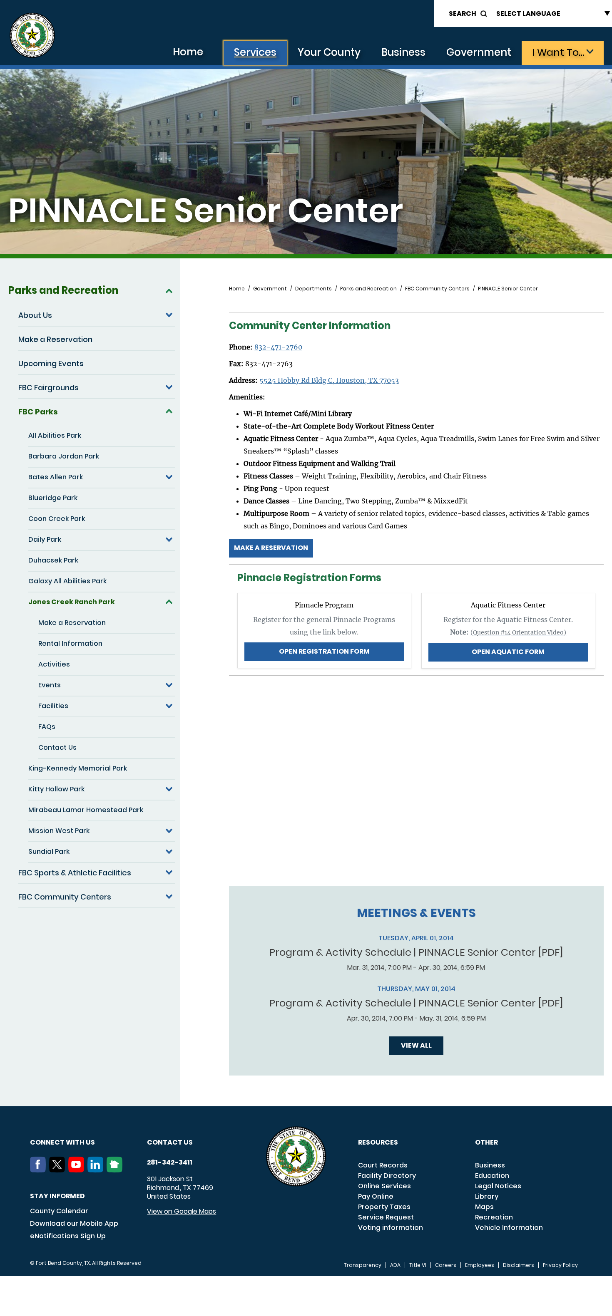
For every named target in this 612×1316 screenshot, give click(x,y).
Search (462, 13)
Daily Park (44, 539)
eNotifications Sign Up (68, 1236)
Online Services (384, 1186)
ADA (395, 1265)
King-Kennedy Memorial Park (77, 768)
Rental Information (70, 643)
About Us (35, 315)
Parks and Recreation (63, 290)
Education (492, 1175)
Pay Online (375, 1196)
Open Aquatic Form (508, 652)
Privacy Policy (560, 1265)
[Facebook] (39, 1170)
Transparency (362, 1265)
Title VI (417, 1265)
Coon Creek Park (56, 518)
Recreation (494, 1217)
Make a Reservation (55, 339)
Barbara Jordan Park (63, 456)
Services (255, 52)
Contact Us (57, 747)
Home (188, 52)
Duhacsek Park (53, 560)
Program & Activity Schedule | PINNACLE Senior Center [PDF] (416, 952)
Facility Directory (387, 1175)
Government (478, 52)
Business (403, 52)
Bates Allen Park (55, 477)
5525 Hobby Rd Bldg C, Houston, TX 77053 (329, 380)
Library (486, 1196)
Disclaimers (518, 1265)
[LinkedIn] (97, 1170)
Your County (329, 52)
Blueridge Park (52, 498)
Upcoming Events (51, 363)
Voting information (390, 1227)
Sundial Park (49, 851)
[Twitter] (58, 1170)
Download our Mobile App (74, 1223)
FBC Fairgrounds (48, 387)
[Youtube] (77, 1170)
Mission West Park (59, 830)
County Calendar (59, 1211)
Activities (54, 664)
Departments (313, 289)
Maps (484, 1207)
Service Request (386, 1217)
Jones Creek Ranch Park (71, 602)
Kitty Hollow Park (56, 789)
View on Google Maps (181, 1211)
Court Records (383, 1165)
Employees (479, 1265)
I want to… (558, 52)
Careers (445, 1265)
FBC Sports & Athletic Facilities (74, 872)
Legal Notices (498, 1186)
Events (49, 685)
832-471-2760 (278, 347)
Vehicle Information (509, 1227)
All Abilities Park (54, 435)
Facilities (53, 706)
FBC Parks (38, 411)
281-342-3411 (169, 1162)
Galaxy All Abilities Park (67, 581)
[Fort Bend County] (32, 35)
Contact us (170, 1142)
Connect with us (62, 1142)
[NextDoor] (116, 1170)
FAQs (46, 726)
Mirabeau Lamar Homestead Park (85, 810)
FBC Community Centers (64, 897)
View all (416, 1045)
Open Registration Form (324, 651)
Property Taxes (384, 1207)
